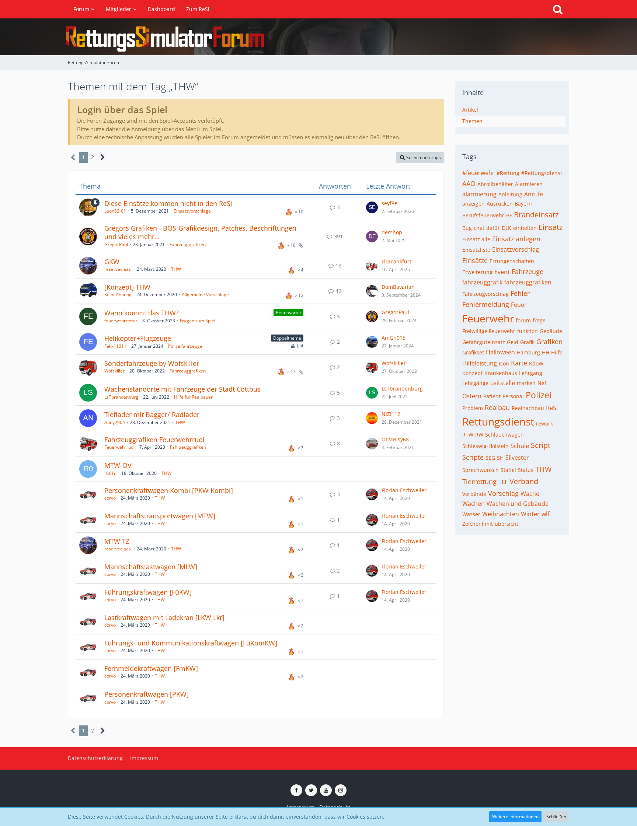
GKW (111, 261)
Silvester (517, 458)
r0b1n (110, 473)
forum (523, 320)
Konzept (472, 373)
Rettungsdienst (498, 421)
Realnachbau (528, 408)
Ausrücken (500, 203)
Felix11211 (115, 346)
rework (544, 423)
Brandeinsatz (536, 215)
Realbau (497, 407)
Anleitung (510, 194)
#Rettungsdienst (541, 172)
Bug (467, 227)
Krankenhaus (500, 373)
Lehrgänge (475, 382)
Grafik (527, 342)
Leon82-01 (115, 211)
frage (539, 320)
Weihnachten (500, 514)
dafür (493, 227)
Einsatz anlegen (516, 238)
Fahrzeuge (527, 271)
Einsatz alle (476, 239)
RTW (467, 434)
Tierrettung (479, 481)
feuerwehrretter (121, 321)
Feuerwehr (488, 318)
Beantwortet (288, 312)
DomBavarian (398, 286)
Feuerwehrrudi (119, 447)
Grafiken (549, 341)
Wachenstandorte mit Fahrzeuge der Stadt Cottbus (182, 389)
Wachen (473, 504)
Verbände (474, 493)
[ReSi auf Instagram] (341, 790)
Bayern (523, 203)
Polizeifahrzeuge (185, 346)
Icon (504, 363)
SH (500, 457)
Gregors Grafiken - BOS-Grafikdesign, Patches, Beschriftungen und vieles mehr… (200, 232)
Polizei (538, 395)
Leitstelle (502, 383)
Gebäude (551, 331)
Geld (512, 342)
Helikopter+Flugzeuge (137, 338)
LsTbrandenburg (121, 397)
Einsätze (475, 260)
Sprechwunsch (480, 469)
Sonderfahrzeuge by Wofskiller (151, 363)
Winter (530, 514)
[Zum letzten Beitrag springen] (372, 207)
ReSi (552, 408)
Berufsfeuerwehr (483, 215)
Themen (472, 121)
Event (502, 272)
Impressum (301, 807)
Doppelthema (287, 338)
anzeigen (473, 203)
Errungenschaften (512, 261)
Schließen (556, 816)
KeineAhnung (118, 294)
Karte (519, 362)
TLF (503, 482)
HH (545, 352)
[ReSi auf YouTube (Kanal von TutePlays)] (326, 790)
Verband (523, 481)
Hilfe (557, 352)
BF (509, 215)
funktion (527, 331)
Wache (530, 494)
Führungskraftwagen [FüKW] (148, 592)
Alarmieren (529, 184)
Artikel (470, 109)
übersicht (506, 523)
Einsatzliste (476, 249)
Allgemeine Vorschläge (205, 294)
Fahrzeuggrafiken (188, 244)
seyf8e (389, 203)
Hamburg (528, 352)
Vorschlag (503, 493)
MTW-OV (118, 465)
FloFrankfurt (396, 261)
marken (526, 382)
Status (525, 469)
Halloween (500, 352)
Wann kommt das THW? (141, 312)
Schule (520, 446)
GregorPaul (116, 244)
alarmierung (479, 194)
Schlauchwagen (504, 434)
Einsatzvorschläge (192, 211)
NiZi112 (391, 413)
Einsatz (551, 227)
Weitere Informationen (515, 816)
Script (540, 445)
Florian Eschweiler (404, 490)
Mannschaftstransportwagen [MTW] (159, 515)
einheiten (525, 227)
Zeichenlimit (477, 523)
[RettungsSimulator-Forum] (318, 36)
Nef (541, 382)
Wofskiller (114, 371)
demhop (392, 232)
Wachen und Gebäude (518, 504)
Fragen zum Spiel (197, 321)
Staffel (508, 469)
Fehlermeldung (485, 304)
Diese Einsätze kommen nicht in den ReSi (168, 203)
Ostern (471, 396)
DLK (506, 227)
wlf (545, 514)
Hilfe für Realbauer (193, 397)
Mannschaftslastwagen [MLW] (150, 566)
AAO (469, 183)
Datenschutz (334, 807)
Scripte (473, 457)
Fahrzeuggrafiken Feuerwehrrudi (154, 439)
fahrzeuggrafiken (527, 282)
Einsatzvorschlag (515, 249)
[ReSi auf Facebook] (296, 790)
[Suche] (557, 9)
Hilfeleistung (479, 363)
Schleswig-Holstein (485, 445)
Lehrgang (530, 373)
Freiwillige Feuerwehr (488, 331)
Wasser (471, 514)
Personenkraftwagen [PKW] (146, 694)
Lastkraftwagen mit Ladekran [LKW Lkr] (164, 617)
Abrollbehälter (495, 184)
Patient (492, 396)
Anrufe (533, 194)
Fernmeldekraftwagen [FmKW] (151, 668)
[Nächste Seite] (102, 157)
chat (479, 227)
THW (176, 269)
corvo (110, 498)
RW (479, 434)
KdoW (536, 363)
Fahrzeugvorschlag (485, 293)
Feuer (519, 305)
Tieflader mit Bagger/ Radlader (151, 414)
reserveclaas (118, 269)
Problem (472, 408)
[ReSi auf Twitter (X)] (311, 790)
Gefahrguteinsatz (483, 342)
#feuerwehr (478, 173)
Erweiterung (477, 272)
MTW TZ (116, 541)
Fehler (520, 293)
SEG (490, 457)
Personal (513, 396)
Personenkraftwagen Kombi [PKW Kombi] (168, 490)
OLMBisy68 (395, 439)
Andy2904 (114, 422)
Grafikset (473, 352)
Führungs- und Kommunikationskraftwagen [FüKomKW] (190, 642)
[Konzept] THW (127, 287)
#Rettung (508, 172)
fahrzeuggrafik (482, 282)
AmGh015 (393, 337)
